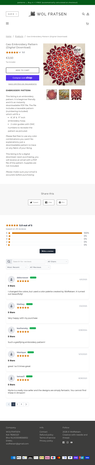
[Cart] (87, 24)
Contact (44, 432)
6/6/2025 (83, 279)
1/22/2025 (83, 306)
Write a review (47, 251)
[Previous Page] (9, 404)
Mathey (24, 304)
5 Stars (11, 286)
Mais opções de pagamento (22, 84)
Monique (25, 352)
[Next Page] (26, 404)
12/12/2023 (83, 354)
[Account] (88, 14)
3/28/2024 (83, 330)
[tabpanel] (47, 332)
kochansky (26, 328)
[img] (83, 14)
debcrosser (26, 278)
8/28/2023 (83, 378)
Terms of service (47, 438)
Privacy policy (46, 441)
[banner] (47, 14)
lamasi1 (24, 377)
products (19, 36)
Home (9, 36)
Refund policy (46, 435)
